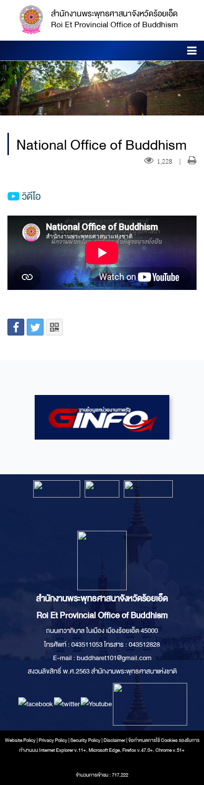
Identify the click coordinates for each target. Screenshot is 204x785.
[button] (192, 52)
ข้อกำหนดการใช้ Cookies (153, 740)
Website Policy (20, 740)
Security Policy (85, 740)
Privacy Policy (53, 740)
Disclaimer (114, 740)
